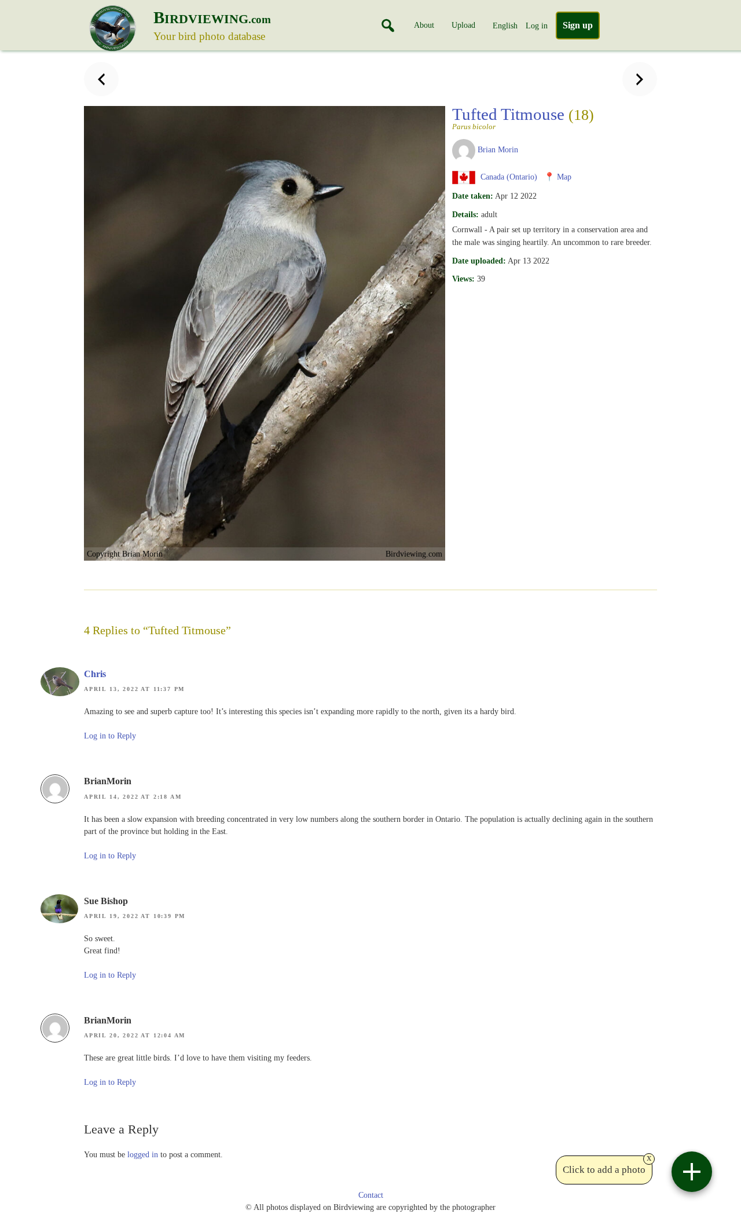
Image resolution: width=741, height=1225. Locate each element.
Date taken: (472, 195)
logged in (142, 1154)
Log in (537, 25)
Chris (95, 674)
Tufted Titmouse (523, 117)
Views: (463, 278)
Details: (465, 214)
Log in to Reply (110, 736)
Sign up (578, 25)
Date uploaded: (479, 260)
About (424, 25)
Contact (370, 1195)
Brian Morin (498, 149)
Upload (463, 25)
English (505, 25)
